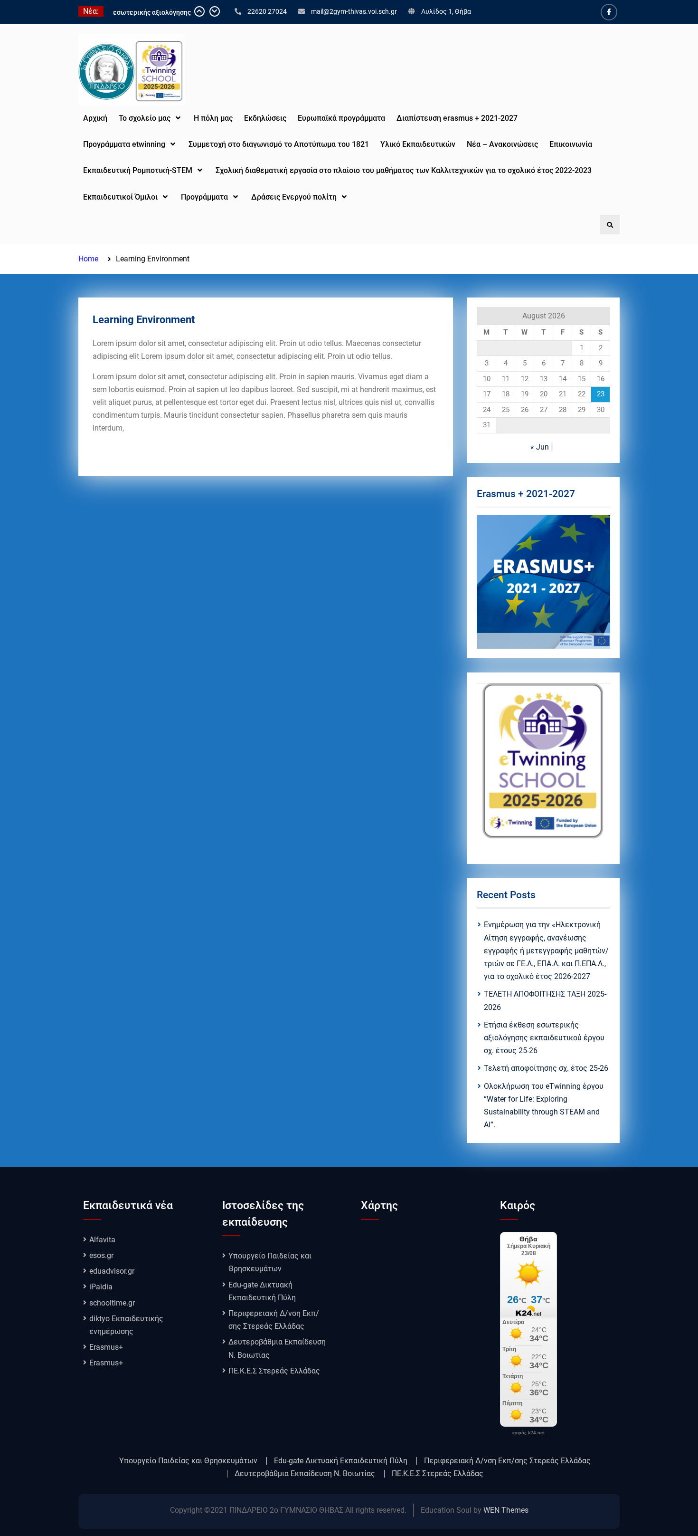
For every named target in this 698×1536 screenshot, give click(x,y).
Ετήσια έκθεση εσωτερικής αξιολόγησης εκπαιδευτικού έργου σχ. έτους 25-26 (544, 1037)
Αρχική (95, 118)
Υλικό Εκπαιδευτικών (417, 144)
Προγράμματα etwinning (124, 144)
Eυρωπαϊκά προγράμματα (341, 118)
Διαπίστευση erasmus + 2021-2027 (457, 118)
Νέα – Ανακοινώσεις (502, 144)
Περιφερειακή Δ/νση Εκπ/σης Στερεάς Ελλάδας (507, 1461)
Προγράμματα (204, 197)
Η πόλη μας (213, 118)
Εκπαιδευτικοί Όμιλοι (120, 197)
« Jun (539, 446)
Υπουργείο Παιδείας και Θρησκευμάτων (188, 1461)
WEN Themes (505, 1510)
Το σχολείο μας (144, 118)
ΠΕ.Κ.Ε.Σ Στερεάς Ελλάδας (274, 1370)
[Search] (610, 224)
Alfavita (102, 1239)
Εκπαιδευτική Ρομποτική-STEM (137, 170)
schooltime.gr (112, 1302)
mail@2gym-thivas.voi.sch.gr (354, 11)
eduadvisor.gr (111, 1271)
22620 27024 (267, 11)
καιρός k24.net (528, 1432)
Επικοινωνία (570, 144)
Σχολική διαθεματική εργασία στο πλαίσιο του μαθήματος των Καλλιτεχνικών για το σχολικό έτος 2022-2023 (405, 170)
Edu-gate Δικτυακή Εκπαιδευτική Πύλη (340, 1461)
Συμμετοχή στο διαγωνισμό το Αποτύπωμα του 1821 (279, 144)
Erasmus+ (106, 1347)
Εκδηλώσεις (265, 118)
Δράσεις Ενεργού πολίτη (294, 197)
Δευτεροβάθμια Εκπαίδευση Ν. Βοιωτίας (305, 1474)
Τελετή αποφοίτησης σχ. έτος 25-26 (546, 1068)
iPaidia (101, 1286)
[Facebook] (609, 12)
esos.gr (101, 1255)
